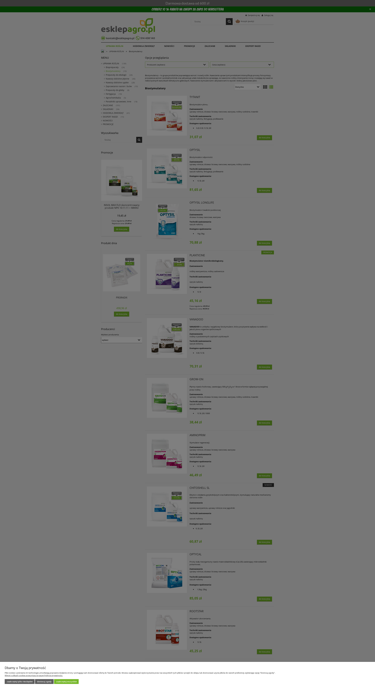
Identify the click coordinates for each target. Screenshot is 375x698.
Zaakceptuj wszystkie (66, 681)
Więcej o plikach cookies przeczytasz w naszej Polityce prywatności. (34, 675)
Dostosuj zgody (44, 681)
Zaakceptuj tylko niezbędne (20, 681)
